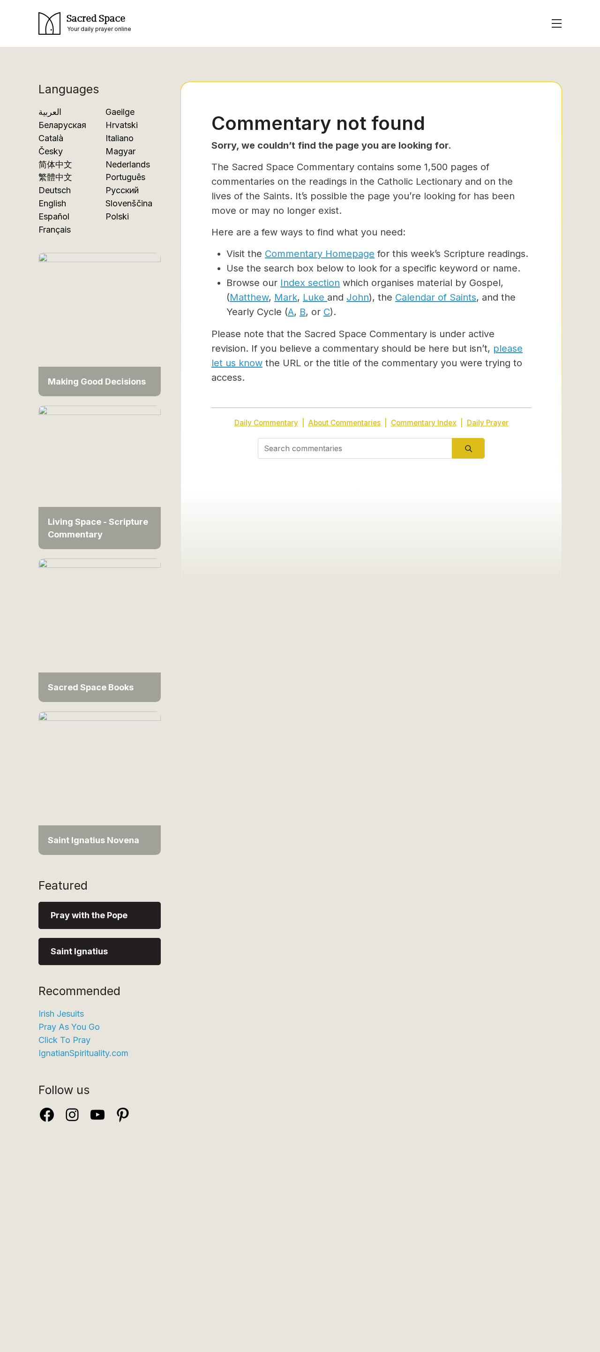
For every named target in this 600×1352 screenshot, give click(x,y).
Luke (315, 297)
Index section (310, 282)
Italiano (119, 138)
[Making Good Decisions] (99, 320)
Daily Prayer (488, 422)
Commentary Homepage (320, 253)
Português (125, 177)
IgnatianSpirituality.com (83, 1053)
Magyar (120, 151)
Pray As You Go (69, 1027)
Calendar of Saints (435, 297)
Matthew (249, 297)
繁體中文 (55, 177)
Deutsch (54, 190)
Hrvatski (121, 125)
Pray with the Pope (89, 915)
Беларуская (62, 125)
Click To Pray (64, 1040)
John (357, 297)
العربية (49, 112)
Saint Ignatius (79, 951)
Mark (285, 297)
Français (54, 229)
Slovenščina (128, 203)
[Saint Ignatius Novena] (99, 778)
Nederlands (127, 164)
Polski (117, 216)
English (52, 203)
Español (53, 216)
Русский (122, 190)
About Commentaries (344, 422)
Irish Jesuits (61, 1014)
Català (50, 138)
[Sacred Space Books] (99, 625)
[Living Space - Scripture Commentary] (99, 472)
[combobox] (355, 448)
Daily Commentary (266, 422)
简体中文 (55, 164)
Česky (50, 151)
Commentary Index (424, 422)
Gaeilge (120, 112)
